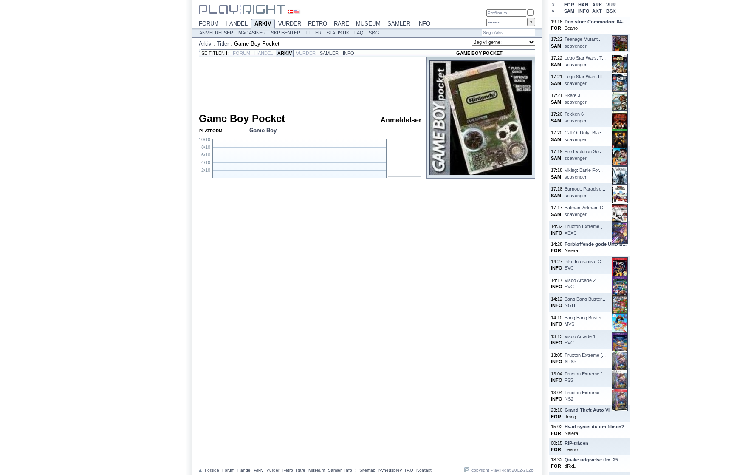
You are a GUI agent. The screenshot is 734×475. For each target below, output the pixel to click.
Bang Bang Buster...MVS (585, 321)
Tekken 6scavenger (576, 117)
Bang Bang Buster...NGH (585, 302)
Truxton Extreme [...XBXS (585, 229)
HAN (583, 4)
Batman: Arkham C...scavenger (586, 210)
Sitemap (367, 470)
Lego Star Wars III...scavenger (585, 79)
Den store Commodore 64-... (596, 21)
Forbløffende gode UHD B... (596, 244)
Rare (341, 23)
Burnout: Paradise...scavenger (585, 192)
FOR (569, 4)
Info (423, 23)
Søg (374, 32)
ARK (597, 4)
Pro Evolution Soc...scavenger (585, 154)
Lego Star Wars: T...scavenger (585, 61)
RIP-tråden (576, 443)
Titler (313, 32)
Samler (398, 23)
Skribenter (285, 32)
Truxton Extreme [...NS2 (585, 395)
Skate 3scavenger (576, 98)
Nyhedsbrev (390, 470)
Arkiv (262, 23)
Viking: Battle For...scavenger (584, 173)
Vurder (289, 23)
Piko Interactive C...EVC (585, 264)
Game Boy (263, 130)
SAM (569, 11)
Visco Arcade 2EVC (580, 283)
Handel (237, 23)
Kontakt (424, 470)
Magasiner (252, 32)
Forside (212, 470)
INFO (583, 11)
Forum (209, 23)
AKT (597, 11)
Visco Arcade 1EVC (580, 339)
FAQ (359, 32)
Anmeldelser (216, 32)
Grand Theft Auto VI (587, 409)
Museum (368, 23)
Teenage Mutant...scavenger (583, 42)
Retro (317, 23)
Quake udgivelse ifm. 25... (593, 459)
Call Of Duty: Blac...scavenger (585, 136)
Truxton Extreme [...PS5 (585, 377)
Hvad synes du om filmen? (594, 426)
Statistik (338, 32)
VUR (611, 4)
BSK (611, 11)
